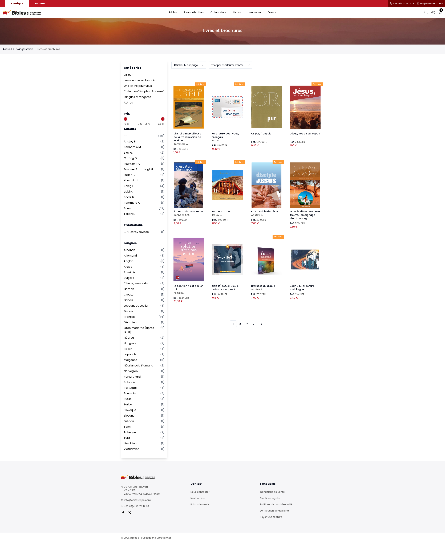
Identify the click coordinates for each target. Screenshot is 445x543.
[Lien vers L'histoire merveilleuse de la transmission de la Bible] (188, 107)
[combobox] (188, 65)
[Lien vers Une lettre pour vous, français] (227, 107)
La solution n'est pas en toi (188, 289)
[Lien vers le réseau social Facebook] (123, 512)
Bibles (173, 12)
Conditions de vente (272, 492)
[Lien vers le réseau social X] (129, 512)
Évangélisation (194, 12)
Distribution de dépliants (274, 510)
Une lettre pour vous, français (225, 137)
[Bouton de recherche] (426, 12)
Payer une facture (271, 517)
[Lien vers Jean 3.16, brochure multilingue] (305, 259)
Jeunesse (254, 12)
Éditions (39, 3)
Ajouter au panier (189, 104)
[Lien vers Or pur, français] (266, 107)
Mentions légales (270, 498)
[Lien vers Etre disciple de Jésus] (266, 185)
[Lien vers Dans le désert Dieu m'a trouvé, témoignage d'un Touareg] (305, 185)
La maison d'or (221, 213)
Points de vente (200, 504)
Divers (272, 12)
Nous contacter (200, 492)
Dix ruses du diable (263, 287)
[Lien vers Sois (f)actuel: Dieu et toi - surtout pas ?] (227, 259)
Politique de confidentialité (276, 504)
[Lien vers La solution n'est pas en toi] (188, 259)
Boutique (17, 3)
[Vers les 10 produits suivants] (261, 323)
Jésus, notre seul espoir (305, 133)
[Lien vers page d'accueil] (84, 12)
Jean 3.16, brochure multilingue (302, 287)
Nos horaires (198, 498)
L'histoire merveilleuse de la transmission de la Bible (187, 139)
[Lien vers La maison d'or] (227, 185)
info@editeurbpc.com (431, 3)
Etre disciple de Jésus (264, 213)
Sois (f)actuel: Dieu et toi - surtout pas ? (226, 287)
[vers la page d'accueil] (153, 477)
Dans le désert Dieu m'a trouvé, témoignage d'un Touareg (305, 215)
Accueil (7, 49)
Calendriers (218, 12)
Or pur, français (261, 133)
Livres (237, 12)
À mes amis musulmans (188, 213)
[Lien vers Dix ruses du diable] (266, 259)
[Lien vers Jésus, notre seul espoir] (305, 107)
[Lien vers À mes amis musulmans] (188, 185)
